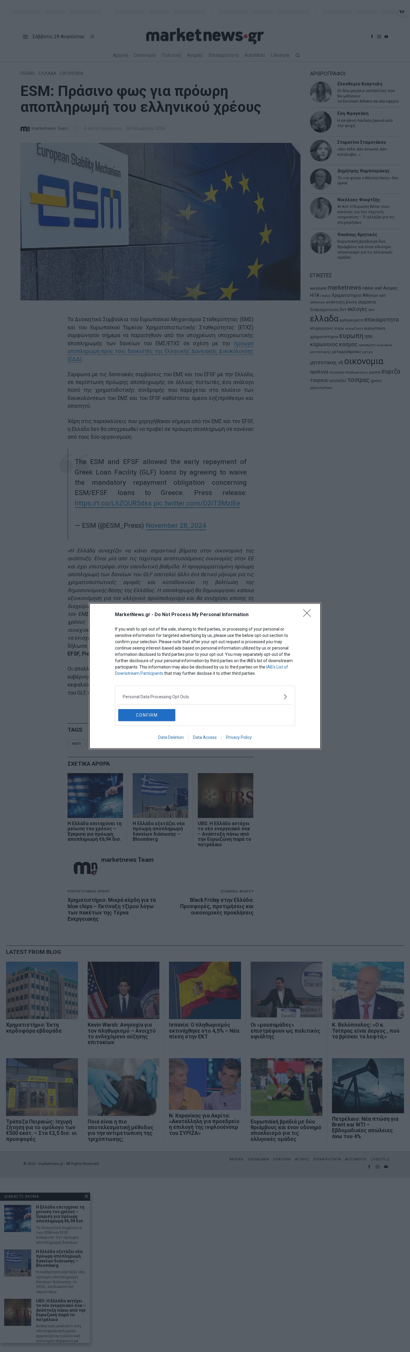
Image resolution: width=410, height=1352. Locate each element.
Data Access (205, 737)
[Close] (309, 615)
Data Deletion (171, 737)
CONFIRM (147, 715)
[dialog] (205, 676)
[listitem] (205, 696)
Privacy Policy (239, 737)
